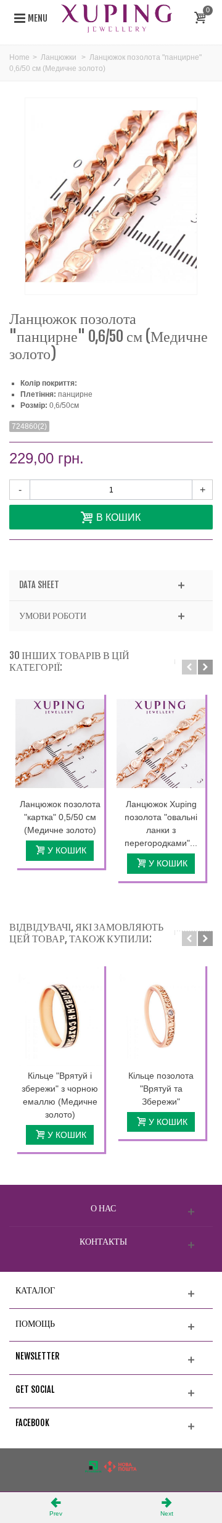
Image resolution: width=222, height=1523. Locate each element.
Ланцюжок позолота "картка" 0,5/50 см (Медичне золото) (60, 817)
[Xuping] (116, 18)
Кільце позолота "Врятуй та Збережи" (161, 1088)
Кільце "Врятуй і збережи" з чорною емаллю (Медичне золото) (60, 1095)
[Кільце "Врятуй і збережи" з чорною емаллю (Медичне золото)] (59, 1015)
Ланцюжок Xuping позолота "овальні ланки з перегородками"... (161, 823)
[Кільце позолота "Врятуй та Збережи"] (161, 1015)
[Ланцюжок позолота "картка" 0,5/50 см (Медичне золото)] (59, 743)
